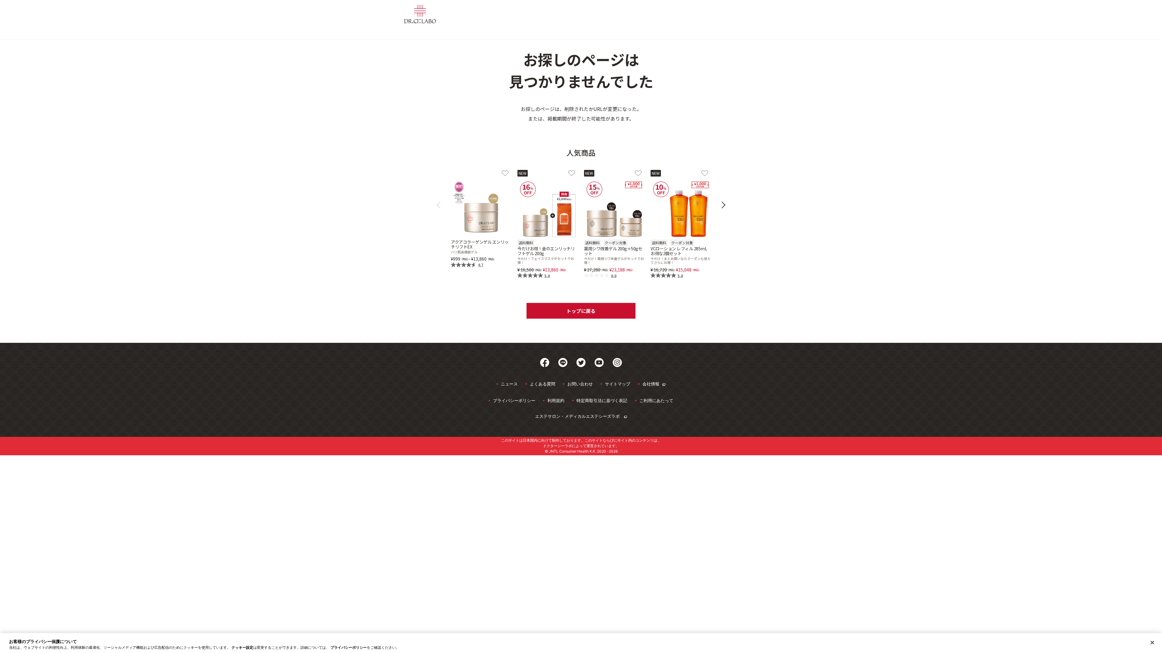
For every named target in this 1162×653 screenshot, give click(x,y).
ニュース (509, 383)
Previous (440, 205)
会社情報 (650, 383)
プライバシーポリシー (514, 400)
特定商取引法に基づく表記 (601, 400)
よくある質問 (542, 383)
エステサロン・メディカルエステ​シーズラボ (578, 416)
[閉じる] (1152, 642)
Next (722, 205)
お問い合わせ (580, 383)
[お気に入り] (505, 173)
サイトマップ (617, 383)
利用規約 (555, 400)
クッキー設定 (242, 647)
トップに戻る (581, 310)
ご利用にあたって (656, 400)
